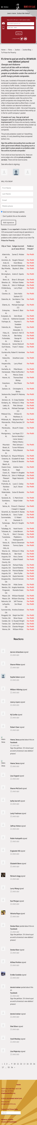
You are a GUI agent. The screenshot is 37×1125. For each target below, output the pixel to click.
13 (24, 1063)
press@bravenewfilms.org (8, 1104)
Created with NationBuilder (9, 1122)
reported (15, 229)
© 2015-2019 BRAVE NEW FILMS (11, 1098)
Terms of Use (5, 1109)
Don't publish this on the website (14, 216)
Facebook (13, 742)
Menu (6, 7)
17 (3, 1067)
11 (18, 1063)
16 (34, 1063)
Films (10, 49)
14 (27, 1063)
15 (31, 1063)
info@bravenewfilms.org (8, 1093)
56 (12, 1067)
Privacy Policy (14, 1109)
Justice (17, 49)
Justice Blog (26, 49)
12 (21, 1063)
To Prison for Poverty (8, 52)
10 (14, 1063)
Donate (18, 1084)
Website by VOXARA (7, 1119)
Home (3, 49)
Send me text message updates (13, 212)
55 (9, 1067)
